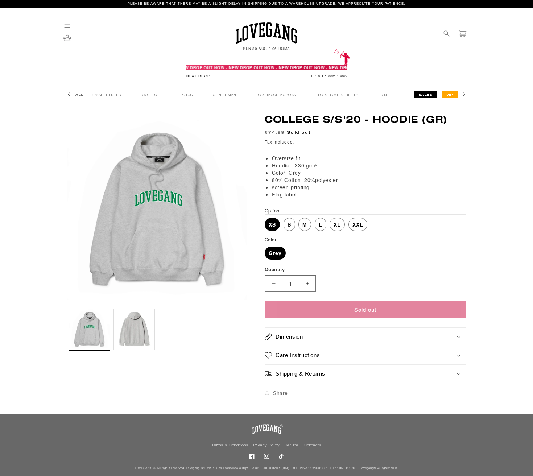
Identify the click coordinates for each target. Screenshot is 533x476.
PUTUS (187, 95)
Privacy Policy (267, 445)
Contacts (313, 445)
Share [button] (280, 393)
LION (383, 95)
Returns (292, 445)
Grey (275, 253)
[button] (71, 27)
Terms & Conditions (230, 445)
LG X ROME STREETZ (339, 95)
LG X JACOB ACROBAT (277, 95)
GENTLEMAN (225, 95)
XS (272, 224)
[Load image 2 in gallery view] (133, 329)
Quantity (275, 269)
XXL (357, 224)
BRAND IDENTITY (107, 95)
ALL (79, 95)
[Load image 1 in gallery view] (89, 329)
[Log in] (67, 40)
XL (337, 224)
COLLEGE (151, 95)
